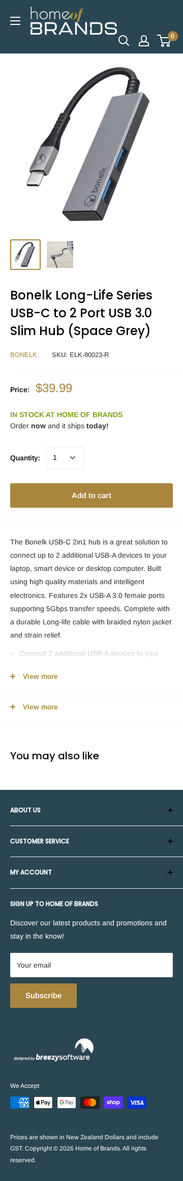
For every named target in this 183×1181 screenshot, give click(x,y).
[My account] (144, 40)
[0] (164, 41)
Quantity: (25, 458)
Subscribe (43, 995)
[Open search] (124, 40)
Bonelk (23, 355)
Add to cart (91, 495)
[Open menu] (15, 21)
